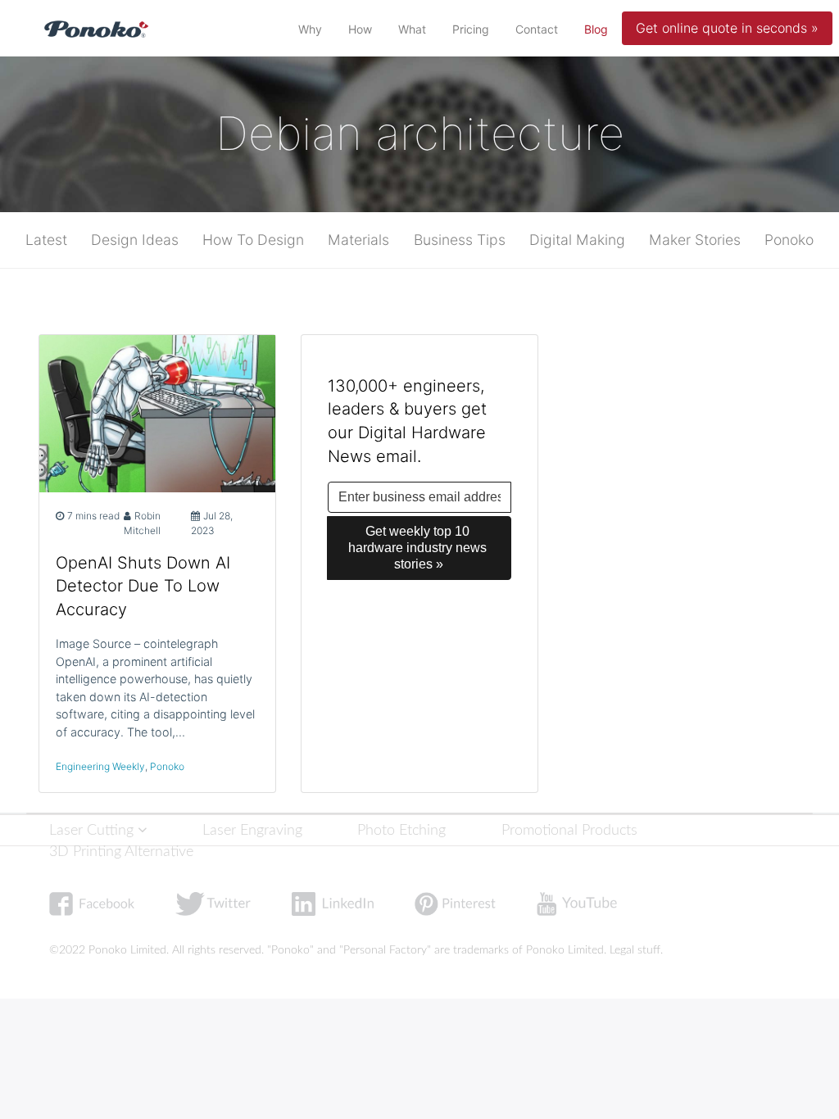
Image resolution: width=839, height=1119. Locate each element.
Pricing (470, 29)
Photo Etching (401, 830)
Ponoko (789, 239)
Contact (536, 29)
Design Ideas (135, 239)
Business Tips (460, 239)
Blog (599, 28)
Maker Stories (695, 239)
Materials (358, 239)
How (360, 29)
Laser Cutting (93, 830)
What (412, 29)
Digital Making (577, 239)
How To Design (253, 239)
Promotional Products (569, 830)
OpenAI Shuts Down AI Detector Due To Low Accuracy (143, 586)
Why (310, 29)
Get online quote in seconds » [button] (727, 28)
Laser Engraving (252, 830)
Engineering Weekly (100, 766)
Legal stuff (635, 950)
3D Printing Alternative (121, 852)
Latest (46, 239)
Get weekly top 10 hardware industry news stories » (419, 547)
